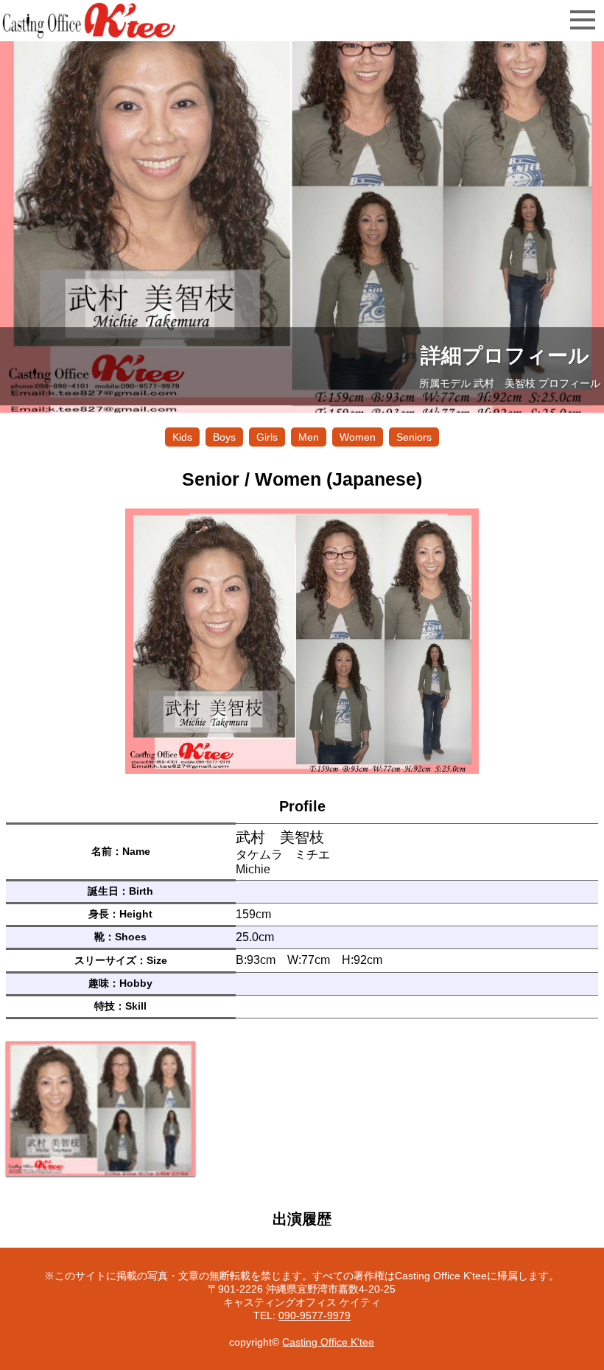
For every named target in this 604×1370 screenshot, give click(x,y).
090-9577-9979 (314, 1315)
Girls (267, 437)
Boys (224, 437)
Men (308, 437)
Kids (182, 437)
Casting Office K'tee (328, 1342)
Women (358, 437)
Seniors (414, 437)
